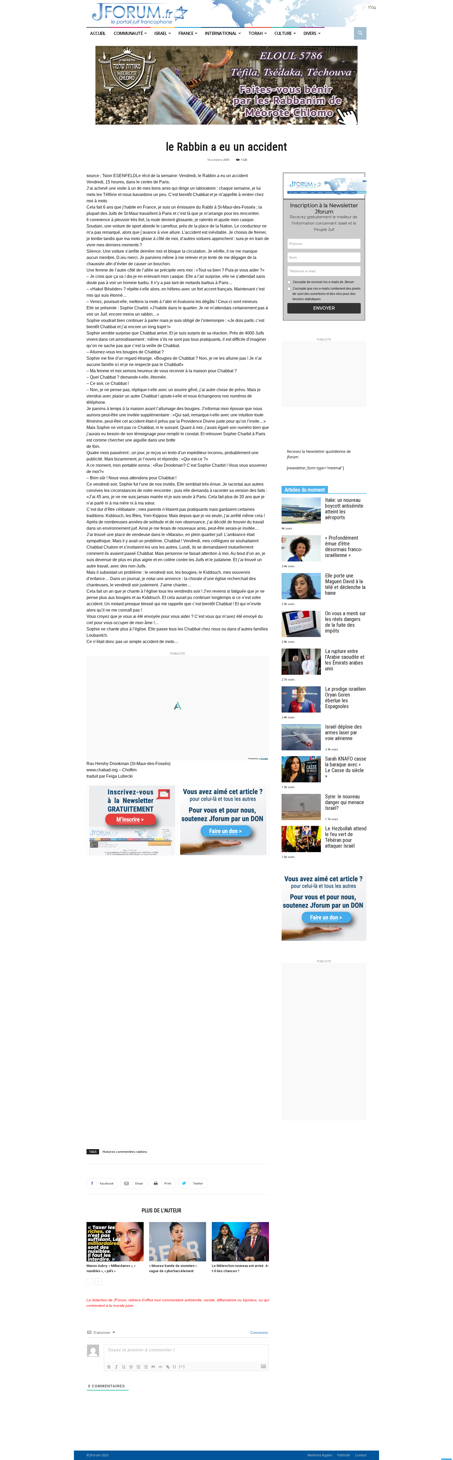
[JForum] (226, 13)
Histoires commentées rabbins (125, 1152)
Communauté (128, 33)
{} (174, 1366)
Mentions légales (320, 1455)
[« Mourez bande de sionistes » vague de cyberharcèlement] (177, 1241)
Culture (283, 33)
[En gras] (109, 1367)
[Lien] (167, 1367)
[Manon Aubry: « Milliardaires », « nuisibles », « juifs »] (115, 1241)
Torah (256, 33)
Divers (310, 33)
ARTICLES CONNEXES (112, 1210)
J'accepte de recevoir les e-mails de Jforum (323, 282)
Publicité (343, 1455)
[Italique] (116, 1367)
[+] (182, 1366)
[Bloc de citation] (153, 1367)
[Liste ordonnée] (138, 1367)
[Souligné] (123, 1367)
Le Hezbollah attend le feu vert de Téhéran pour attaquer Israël (345, 837)
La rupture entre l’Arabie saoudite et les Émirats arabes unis (344, 660)
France (186, 33)
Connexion (258, 1332)
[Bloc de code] (160, 1367)
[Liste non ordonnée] (145, 1367)
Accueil (98, 33)
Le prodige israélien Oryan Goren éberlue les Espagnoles (345, 697)
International (221, 33)
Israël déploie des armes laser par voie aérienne (343, 732)
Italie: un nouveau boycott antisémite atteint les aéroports (344, 509)
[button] (360, 33)
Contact (360, 1455)
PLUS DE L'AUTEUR (161, 1210)
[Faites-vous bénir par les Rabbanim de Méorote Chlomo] (226, 85)
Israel (160, 33)
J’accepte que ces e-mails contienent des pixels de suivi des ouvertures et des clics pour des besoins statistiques (326, 294)
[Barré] (131, 1367)
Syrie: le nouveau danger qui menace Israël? (344, 802)
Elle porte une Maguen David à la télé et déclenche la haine (345, 584)
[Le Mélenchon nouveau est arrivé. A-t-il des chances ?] (240, 1241)
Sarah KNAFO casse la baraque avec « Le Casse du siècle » (345, 767)
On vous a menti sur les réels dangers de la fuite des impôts (345, 622)
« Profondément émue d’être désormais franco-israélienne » (344, 546)
